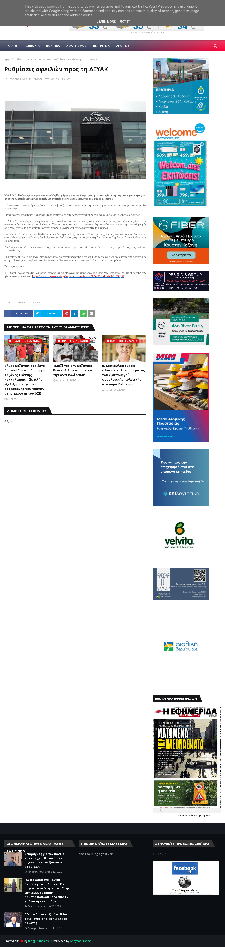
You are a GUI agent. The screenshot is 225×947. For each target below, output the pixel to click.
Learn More (106, 21)
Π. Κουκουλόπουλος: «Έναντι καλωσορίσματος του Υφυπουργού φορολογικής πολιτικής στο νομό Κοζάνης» (123, 375)
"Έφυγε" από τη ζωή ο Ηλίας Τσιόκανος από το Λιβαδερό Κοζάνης (46, 918)
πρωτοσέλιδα (187, 815)
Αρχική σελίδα (13, 59)
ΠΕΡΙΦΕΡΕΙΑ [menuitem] (101, 46)
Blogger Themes (38, 941)
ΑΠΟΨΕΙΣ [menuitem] (123, 46)
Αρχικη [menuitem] (13, 46)
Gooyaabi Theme (80, 941)
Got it (125, 21)
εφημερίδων (204, 815)
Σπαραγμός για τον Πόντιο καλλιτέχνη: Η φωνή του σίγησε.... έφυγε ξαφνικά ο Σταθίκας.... (44, 860)
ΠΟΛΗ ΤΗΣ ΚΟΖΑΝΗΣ (38, 59)
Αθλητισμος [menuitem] (76, 46)
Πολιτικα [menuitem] (53, 46)
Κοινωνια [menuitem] (32, 46)
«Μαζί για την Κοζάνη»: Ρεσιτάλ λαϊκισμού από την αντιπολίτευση (72, 370)
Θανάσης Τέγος (17, 79)
